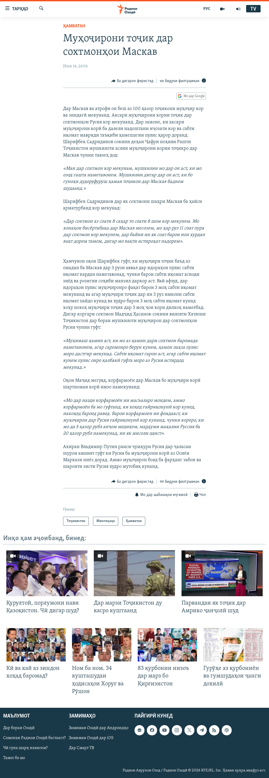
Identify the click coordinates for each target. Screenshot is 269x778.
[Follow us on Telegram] (202, 730)
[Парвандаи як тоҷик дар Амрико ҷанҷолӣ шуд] (222, 573)
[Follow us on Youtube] (164, 730)
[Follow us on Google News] (139, 730)
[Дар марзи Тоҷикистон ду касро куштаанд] (134, 573)
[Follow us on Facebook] (152, 730)
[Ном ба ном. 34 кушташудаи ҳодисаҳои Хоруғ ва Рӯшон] (101, 644)
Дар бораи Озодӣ (19, 728)
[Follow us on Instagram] (177, 730)
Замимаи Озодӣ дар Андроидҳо (98, 728)
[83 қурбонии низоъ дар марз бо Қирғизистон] (167, 644)
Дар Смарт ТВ (81, 748)
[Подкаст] (227, 730)
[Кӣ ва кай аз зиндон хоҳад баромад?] (36, 644)
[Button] (132, 81)
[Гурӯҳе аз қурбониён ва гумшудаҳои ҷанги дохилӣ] (233, 644)
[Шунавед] (238, 9)
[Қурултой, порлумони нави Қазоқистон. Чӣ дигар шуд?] (46, 573)
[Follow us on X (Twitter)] (189, 730)
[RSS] (214, 730)
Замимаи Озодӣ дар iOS (91, 738)
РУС (206, 9)
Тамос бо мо (14, 758)
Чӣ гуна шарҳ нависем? (25, 748)
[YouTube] (222, 9)
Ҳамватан (74, 26)
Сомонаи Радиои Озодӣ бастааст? (34, 738)
